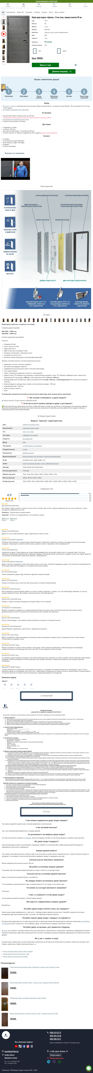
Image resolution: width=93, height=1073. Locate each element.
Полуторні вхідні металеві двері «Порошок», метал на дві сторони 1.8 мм (34, 967)
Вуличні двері (6, 930)
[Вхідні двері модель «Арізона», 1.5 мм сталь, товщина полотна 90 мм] (3, 320)
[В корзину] (75, 65)
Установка (37, 12)
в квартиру (26, 428)
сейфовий (26, 435)
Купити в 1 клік (45, 65)
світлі (24, 432)
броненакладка (28, 456)
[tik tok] (20, 1047)
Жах (5, 688)
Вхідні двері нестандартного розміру (15, 956)
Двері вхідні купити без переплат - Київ (16, 954)
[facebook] (24, 1047)
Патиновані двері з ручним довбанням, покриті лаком (28, 998)
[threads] (32, 1047)
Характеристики (10, 12)
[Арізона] (18, 39)
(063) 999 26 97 (55, 1038)
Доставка (44, 12)
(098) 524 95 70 (55, 1032)
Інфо (3, 12)
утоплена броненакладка (52, 456)
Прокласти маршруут (55, 1055)
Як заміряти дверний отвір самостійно (16, 110)
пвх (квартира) (28, 439)
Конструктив (29, 12)
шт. (46, 26)
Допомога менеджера (60, 71)
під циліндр (34, 435)
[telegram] (49, 1062)
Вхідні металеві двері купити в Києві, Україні (18, 951)
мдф (24, 442)
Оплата (51, 12)
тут (35, 944)
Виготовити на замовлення (14, 153)
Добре (24, 688)
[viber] (55, 1062)
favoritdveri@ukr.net (12, 1051)
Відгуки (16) (20, 12)
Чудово (31, 688)
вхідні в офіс (35, 428)
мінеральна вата (28, 453)
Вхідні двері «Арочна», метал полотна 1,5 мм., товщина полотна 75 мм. (34, 1013)
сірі (28, 432)
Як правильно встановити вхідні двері (16, 119)
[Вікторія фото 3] (14, 521)
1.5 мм (25, 449)
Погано (11, 688)
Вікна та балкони (59, 12)
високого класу (34, 424)
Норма (18, 688)
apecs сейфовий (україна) (50, 463)
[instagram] (28, 1047)
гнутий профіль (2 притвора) (32, 446)
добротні (26, 424)
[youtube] (16, 1047)
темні (32, 432)
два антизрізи (38, 456)
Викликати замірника (10, 106)
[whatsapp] (60, 1062)
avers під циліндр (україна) (32, 463)
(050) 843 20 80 (55, 1035)
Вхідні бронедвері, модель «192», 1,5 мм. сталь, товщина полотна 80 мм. (34, 982)
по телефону (27, 838)
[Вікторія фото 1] (5, 521)
